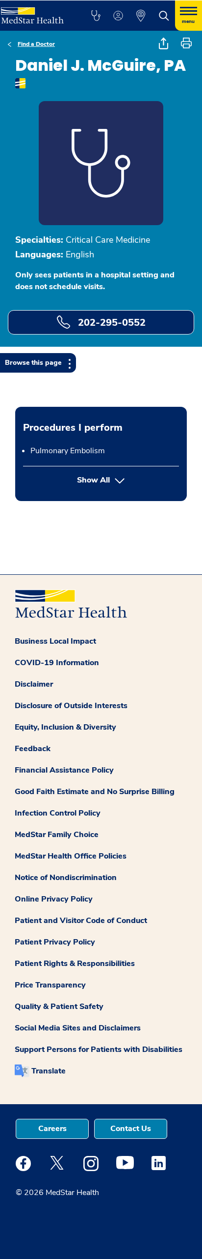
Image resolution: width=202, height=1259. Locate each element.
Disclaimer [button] (34, 684)
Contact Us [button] (130, 1128)
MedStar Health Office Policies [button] (70, 856)
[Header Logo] (35, 11)
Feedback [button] (32, 748)
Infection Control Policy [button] (58, 813)
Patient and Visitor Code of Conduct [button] (81, 920)
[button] (95, 15)
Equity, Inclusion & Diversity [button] (65, 727)
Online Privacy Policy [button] (54, 899)
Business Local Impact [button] (55, 641)
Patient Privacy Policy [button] (55, 942)
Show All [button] (128, 479)
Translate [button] (48, 1071)
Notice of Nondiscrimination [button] (66, 877)
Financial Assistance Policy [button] (64, 770)
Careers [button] (52, 1128)
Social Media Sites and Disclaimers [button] (78, 1028)
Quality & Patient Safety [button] (59, 1006)
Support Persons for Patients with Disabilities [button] (98, 1049)
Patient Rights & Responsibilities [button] (75, 963)
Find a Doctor (36, 44)
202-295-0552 (110, 322)
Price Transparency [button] (50, 985)
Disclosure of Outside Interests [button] (71, 705)
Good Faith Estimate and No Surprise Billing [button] (95, 791)
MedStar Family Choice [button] (57, 834)
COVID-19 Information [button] (57, 662)
